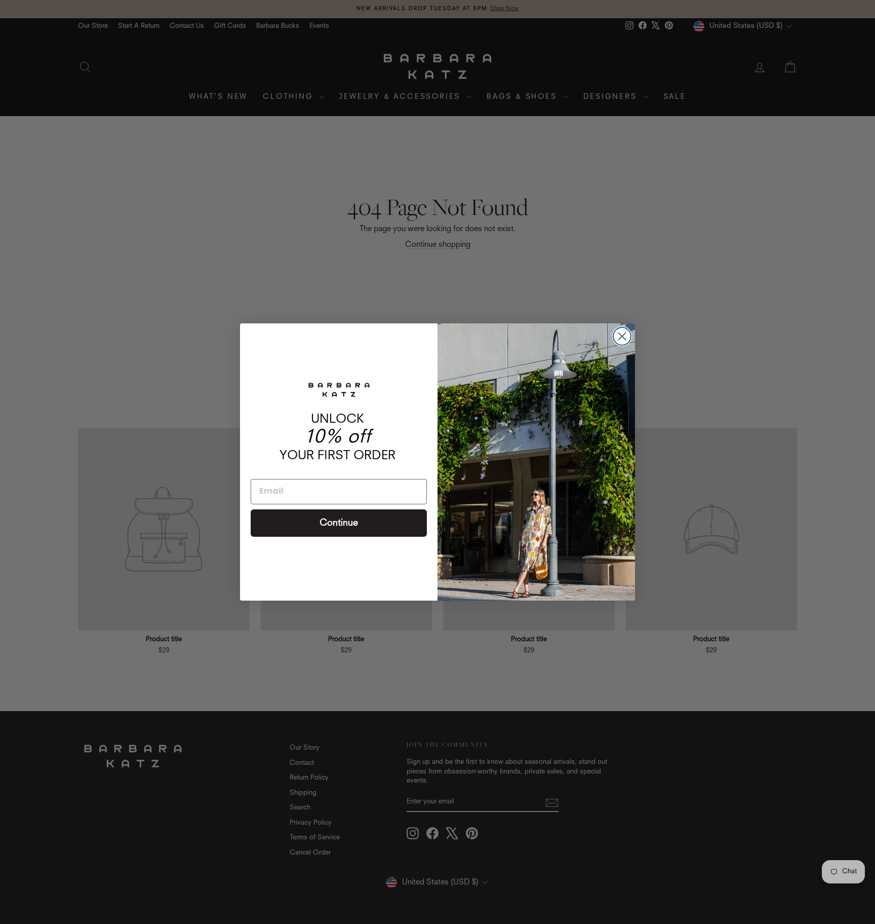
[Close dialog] (622, 336)
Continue (339, 523)
